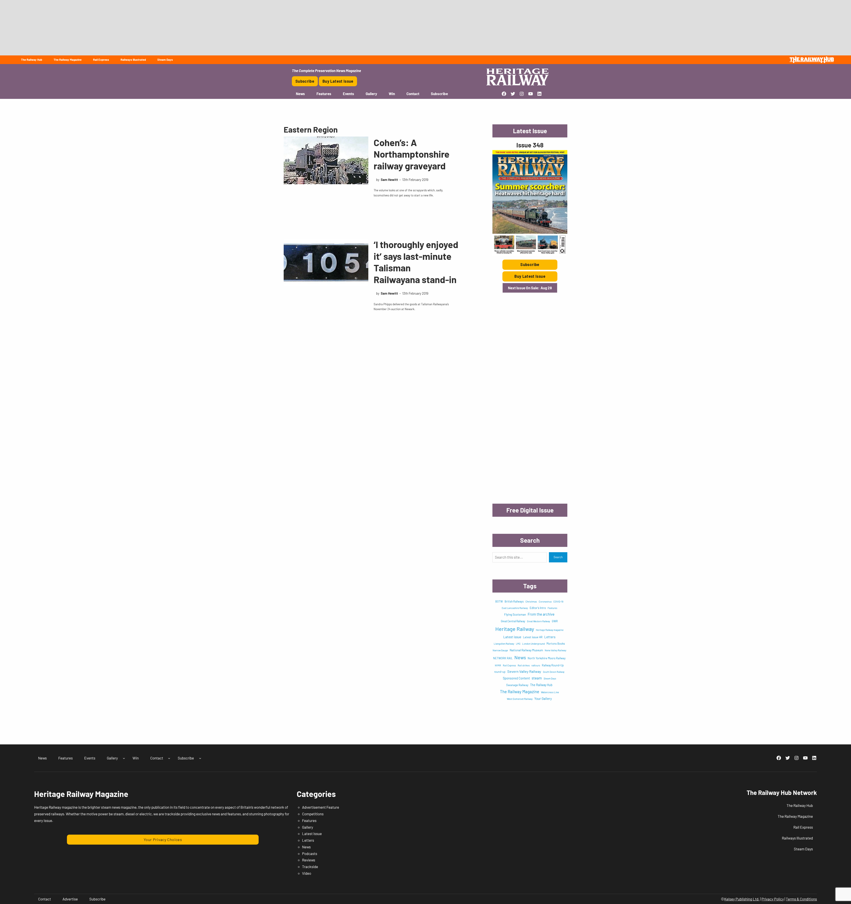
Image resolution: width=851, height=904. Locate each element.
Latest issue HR (533, 637)
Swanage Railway (517, 685)
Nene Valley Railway (555, 650)
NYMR (498, 665)
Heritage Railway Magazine (81, 793)
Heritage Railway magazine (550, 629)
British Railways (514, 601)
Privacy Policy (772, 899)
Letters (549, 637)
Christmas (531, 601)
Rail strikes (524, 665)
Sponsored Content (516, 678)
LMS (518, 643)
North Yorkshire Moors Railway (547, 658)
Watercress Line (550, 692)
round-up (500, 671)
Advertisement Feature (320, 807)
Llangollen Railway (504, 643)
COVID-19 (558, 601)
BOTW (499, 601)
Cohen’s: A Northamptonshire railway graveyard (411, 154)
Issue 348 (530, 145)
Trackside (310, 866)
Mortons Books (556, 643)
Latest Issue (312, 833)
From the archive (541, 614)
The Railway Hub (541, 685)
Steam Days (550, 678)
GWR (555, 621)
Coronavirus (545, 601)
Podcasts (309, 853)
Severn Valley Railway (524, 671)
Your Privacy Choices (163, 839)
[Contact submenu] (169, 758)
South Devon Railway (553, 671)
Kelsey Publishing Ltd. (741, 899)
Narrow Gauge (500, 650)
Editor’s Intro (538, 608)
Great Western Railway (538, 621)
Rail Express (509, 665)
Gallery (307, 827)
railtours (535, 665)
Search (558, 557)
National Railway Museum (526, 650)
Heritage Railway (514, 629)
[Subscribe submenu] (200, 758)
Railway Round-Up (553, 665)
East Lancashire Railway (515, 608)
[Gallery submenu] (124, 758)
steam (537, 678)
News (520, 657)
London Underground (533, 643)
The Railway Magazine (519, 691)
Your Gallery (543, 699)
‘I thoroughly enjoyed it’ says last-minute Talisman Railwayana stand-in (416, 262)
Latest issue (512, 637)
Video (306, 873)
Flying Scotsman (515, 614)
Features (552, 608)
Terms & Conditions (801, 899)
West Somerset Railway (520, 698)
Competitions (313, 814)
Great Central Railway (513, 621)
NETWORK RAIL (503, 658)
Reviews (308, 860)
